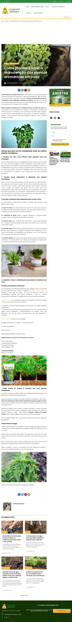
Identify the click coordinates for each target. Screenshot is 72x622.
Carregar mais (23, 595)
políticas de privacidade (57, 140)
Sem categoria (5, 568)
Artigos (6, 21)
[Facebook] (2, 1)
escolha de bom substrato (39, 290)
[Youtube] (6, 1)
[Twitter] (22, 90)
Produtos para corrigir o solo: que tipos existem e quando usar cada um (35, 538)
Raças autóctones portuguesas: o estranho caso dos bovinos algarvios (54, 160)
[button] (67, 17)
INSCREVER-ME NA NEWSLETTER (60, 144)
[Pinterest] (9, 1)
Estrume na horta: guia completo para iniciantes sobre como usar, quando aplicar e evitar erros (12, 574)
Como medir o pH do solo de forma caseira (65, 160)
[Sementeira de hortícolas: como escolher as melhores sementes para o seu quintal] (12, 527)
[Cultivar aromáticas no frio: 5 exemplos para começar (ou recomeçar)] (36, 563)
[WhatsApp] (28, 90)
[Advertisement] (36, 33)
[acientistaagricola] (5, 83)
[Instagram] (4, 1)
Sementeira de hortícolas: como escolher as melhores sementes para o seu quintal (12, 538)
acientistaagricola (12, 83)
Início (2, 21)
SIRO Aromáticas (7, 300)
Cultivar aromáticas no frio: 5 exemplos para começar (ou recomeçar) (35, 574)
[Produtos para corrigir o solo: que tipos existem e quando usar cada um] (36, 527)
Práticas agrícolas (14, 63)
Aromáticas (28, 568)
